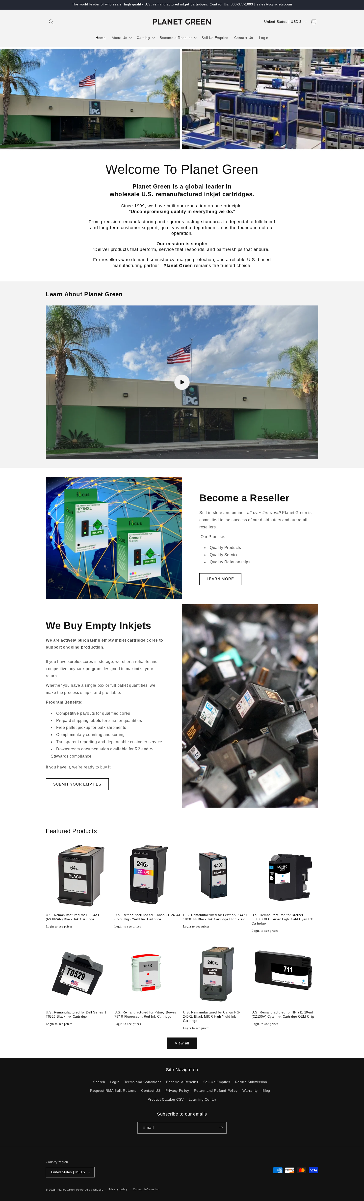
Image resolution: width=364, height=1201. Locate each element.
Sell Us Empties (216, 1082)
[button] (51, 21)
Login (114, 1082)
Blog (266, 1090)
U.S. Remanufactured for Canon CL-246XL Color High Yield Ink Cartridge (147, 917)
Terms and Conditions (142, 1082)
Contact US (150, 1090)
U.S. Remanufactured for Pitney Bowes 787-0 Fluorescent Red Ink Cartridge (145, 1014)
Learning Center (202, 1099)
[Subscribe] (220, 1128)
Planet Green (66, 1189)
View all (182, 1043)
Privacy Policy (177, 1090)
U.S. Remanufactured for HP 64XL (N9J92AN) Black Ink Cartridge (73, 917)
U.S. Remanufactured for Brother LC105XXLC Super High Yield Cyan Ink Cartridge (282, 919)
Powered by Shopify (90, 1189)
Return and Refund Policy (215, 1090)
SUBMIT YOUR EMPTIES (77, 784)
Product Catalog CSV (165, 1099)
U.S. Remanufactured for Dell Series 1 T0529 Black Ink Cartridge (76, 1014)
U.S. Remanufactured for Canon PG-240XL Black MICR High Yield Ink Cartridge (211, 1016)
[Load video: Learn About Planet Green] (182, 382)
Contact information (146, 1189)
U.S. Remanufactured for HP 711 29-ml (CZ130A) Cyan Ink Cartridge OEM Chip (283, 1014)
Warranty (250, 1090)
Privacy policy (118, 1189)
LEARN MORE (220, 579)
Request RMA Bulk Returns (113, 1090)
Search (99, 1082)
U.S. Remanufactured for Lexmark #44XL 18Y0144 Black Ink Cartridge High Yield (215, 917)
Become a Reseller (182, 1082)
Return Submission (251, 1082)
